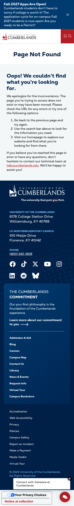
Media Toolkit (18, 457)
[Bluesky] (35, 276)
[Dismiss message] (70, 478)
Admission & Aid (20, 338)
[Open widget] (65, 497)
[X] (35, 264)
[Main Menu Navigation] (67, 36)
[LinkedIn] (12, 276)
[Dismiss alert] (67, 14)
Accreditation (18, 411)
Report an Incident (21, 444)
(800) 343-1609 (20, 254)
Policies (14, 431)
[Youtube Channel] (47, 264)
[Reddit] (23, 276)
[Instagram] (59, 264)
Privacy (14, 424)
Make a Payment (20, 450)
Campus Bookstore (21, 396)
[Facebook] (12, 264)
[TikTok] (24, 264)
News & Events (19, 377)
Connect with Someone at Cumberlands (33, 483)
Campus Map (17, 357)
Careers (14, 351)
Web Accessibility (20, 418)
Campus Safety (19, 437)
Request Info (17, 383)
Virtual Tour (17, 390)
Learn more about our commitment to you (35, 322)
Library (14, 370)
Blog (12, 344)
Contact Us (16, 364)
